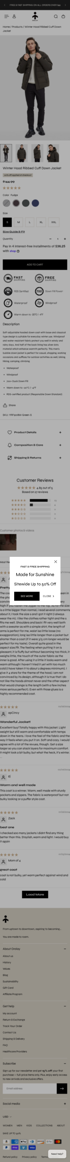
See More (27, 596)
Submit (23, 606)
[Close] (63, 551)
